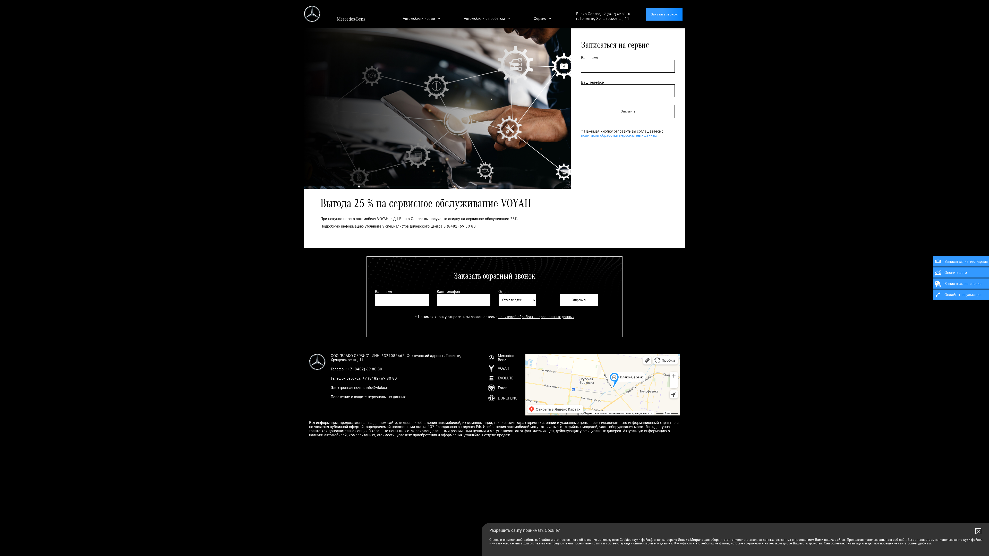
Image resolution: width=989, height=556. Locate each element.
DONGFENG (507, 398)
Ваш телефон (592, 82)
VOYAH (503, 368)
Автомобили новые (419, 18)
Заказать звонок (664, 14)
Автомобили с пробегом (484, 18)
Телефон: (356, 369)
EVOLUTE (505, 378)
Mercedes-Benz (506, 358)
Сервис (540, 18)
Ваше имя (589, 58)
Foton (502, 388)
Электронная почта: (360, 388)
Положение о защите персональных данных (368, 397)
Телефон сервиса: (364, 378)
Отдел (503, 292)
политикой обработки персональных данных (619, 135)
